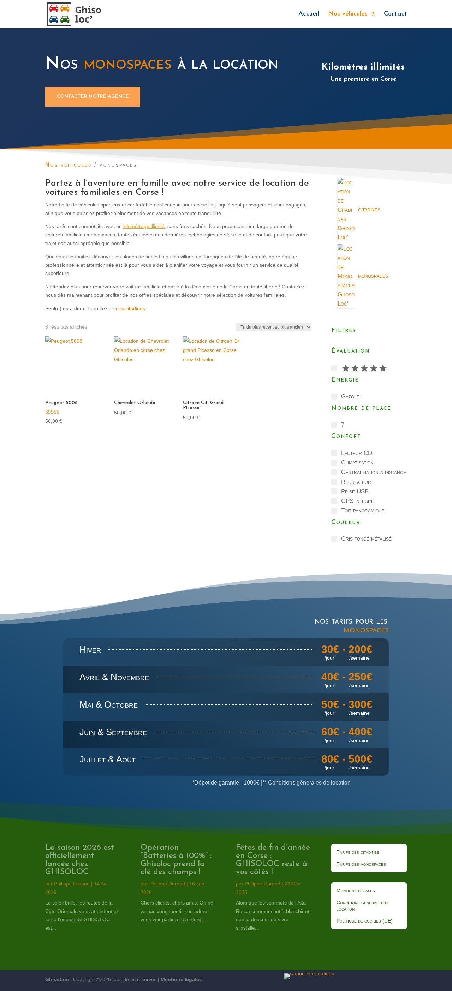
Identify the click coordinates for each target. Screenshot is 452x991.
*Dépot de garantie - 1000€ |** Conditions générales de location (271, 783)
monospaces (366, 630)
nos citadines (130, 308)
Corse (147, 192)
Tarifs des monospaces (361, 864)
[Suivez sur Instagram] (400, 979)
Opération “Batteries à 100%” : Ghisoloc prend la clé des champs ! (176, 860)
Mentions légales (356, 890)
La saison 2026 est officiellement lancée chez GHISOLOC (79, 860)
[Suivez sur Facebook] (383, 979)
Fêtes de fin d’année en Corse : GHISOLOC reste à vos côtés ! (273, 860)
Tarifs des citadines (358, 852)
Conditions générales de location (363, 906)
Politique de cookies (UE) (365, 921)
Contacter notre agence (92, 96)
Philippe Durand (72, 884)
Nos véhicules (348, 14)
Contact (395, 14)
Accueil (308, 14)
